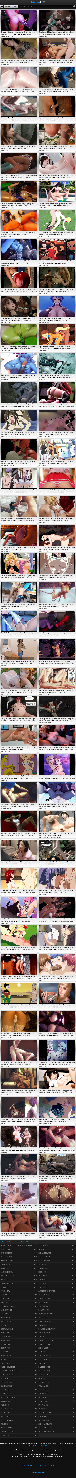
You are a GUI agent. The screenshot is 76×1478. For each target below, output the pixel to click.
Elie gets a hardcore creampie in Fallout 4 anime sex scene (57, 1166)
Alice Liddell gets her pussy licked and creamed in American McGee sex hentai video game (57, 536)
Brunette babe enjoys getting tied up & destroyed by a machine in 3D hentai (19, 21)
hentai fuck (44, 93)
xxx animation (14, 148)
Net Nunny (32, 1445)
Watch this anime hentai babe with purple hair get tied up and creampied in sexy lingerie (57, 1109)
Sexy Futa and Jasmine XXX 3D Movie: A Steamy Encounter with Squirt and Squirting (19, 164)
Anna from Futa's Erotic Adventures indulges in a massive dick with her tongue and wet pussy (19, 107)
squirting (14, 177)
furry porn (6, 463)
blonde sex (30, 120)
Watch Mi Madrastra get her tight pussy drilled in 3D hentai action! (57, 937)
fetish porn (30, 34)
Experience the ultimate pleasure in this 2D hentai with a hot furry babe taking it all (19, 1109)
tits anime (5, 206)
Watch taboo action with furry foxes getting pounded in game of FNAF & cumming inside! (19, 450)
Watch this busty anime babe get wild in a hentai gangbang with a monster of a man (57, 822)
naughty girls (18, 778)
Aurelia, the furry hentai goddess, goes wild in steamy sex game (57, 651)
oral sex (16, 578)
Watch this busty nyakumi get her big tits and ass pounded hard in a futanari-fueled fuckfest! (57, 393)
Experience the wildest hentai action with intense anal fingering (57, 565)
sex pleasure (6, 1401)
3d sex (72, 120)
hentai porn (57, 206)
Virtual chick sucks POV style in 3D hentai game (58, 994)
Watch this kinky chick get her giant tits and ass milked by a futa (19, 365)
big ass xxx (44, 265)
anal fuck (17, 921)
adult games (54, 635)
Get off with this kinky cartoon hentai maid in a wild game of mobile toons (19, 479)
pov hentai (43, 1409)
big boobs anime (63, 520)
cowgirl (5, 291)
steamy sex (44, 434)
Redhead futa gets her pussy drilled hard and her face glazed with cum (57, 508)
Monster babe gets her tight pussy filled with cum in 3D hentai (57, 307)
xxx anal (31, 1207)
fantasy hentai (45, 1420)
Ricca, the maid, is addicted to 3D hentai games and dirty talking (19, 1137)
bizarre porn (64, 291)
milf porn (5, 606)
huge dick (42, 1359)
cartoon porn (13, 549)
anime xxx (5, 64)
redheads (42, 1401)
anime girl (14, 206)
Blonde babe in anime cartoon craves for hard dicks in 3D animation (19, 737)
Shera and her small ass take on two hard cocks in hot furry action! (57, 765)
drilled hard (44, 1367)
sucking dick (65, 1007)
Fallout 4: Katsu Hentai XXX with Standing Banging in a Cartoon (19, 393)
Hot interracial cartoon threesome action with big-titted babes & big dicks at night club (57, 250)
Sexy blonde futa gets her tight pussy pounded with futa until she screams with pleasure (57, 222)
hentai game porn (9, 1371)
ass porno (5, 377)
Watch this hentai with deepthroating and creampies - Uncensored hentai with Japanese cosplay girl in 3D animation (57, 679)
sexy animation (45, 236)
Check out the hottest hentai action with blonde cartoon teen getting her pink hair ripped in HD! (19, 908)
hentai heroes (15, 320)
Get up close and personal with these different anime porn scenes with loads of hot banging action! (19, 679)
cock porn (23, 721)
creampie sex (56, 34)
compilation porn (55, 148)
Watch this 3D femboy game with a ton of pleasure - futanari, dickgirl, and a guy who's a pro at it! (19, 1194)
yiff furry (43, 377)
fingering (43, 578)
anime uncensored (8, 465)
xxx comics (56, 263)
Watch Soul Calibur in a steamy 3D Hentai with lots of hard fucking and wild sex (57, 1023)
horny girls (6, 1435)
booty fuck (43, 1393)
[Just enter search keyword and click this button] (74, 6)
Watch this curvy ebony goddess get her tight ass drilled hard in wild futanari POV (57, 908)
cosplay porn (63, 434)
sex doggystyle (45, 723)
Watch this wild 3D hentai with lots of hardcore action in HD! (57, 279)
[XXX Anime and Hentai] (1, 6)
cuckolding (43, 1416)
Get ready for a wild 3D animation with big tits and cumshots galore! (19, 937)
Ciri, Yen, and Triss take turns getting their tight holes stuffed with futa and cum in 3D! (57, 21)
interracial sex (7, 866)
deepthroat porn (8, 36)
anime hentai (62, 663)
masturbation (53, 806)
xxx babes (5, 234)
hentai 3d (69, 492)
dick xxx (13, 120)
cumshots (43, 64)
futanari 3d (69, 62)
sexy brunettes (19, 34)
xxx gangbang (56, 835)
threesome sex (45, 34)
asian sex (52, 692)
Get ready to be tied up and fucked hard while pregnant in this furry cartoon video (57, 708)
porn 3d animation (57, 62)
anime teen (23, 549)
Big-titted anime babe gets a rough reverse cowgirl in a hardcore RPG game (19, 279)
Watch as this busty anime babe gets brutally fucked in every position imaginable (19, 136)
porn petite (24, 263)
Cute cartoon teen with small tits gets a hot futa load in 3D (57, 1051)
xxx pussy (43, 379)
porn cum (25, 463)
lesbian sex (6, 780)
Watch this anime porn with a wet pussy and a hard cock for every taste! (57, 880)
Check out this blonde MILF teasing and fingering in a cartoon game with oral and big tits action (19, 565)
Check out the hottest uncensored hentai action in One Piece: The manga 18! (19, 1051)
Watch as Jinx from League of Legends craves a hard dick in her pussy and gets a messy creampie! (19, 794)
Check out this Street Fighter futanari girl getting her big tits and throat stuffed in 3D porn (19, 193)
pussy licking (54, 549)
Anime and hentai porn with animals (17, 1245)
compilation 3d (7, 1374)
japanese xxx (61, 692)
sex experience (54, 578)
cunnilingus (44, 694)
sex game (31, 91)
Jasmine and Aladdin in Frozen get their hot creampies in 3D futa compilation (57, 136)
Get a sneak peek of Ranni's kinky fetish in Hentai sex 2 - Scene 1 (19, 250)
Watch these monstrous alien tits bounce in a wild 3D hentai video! (19, 50)
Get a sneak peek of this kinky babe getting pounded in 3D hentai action (57, 1080)
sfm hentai (43, 208)
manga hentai (56, 177)
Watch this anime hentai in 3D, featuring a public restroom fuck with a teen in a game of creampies (57, 1223)
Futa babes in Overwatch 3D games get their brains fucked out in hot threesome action (57, 50)
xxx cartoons (18, 62)
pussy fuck (44, 520)
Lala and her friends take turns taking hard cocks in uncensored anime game (19, 1166)
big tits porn (44, 120)
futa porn (43, 91)
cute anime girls (45, 1355)
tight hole (66, 34)
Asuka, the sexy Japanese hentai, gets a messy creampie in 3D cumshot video (57, 1137)
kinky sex (14, 91)
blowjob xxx (44, 36)
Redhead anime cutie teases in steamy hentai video (20, 880)
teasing (32, 892)
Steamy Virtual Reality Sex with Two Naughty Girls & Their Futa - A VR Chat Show (57, 422)
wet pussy (65, 463)
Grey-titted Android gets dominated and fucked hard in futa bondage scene (57, 78)
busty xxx (62, 406)
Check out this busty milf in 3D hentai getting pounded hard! (19, 594)
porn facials (6, 1428)
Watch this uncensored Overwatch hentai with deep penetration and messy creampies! (57, 594)
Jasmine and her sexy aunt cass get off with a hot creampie (19, 307)
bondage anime (7, 34)
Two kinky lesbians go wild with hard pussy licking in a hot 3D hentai (19, 622)
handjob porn (45, 1007)
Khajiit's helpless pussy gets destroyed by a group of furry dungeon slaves (57, 365)
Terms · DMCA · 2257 (29, 1465)
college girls (61, 1121)
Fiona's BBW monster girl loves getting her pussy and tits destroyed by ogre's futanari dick (19, 336)
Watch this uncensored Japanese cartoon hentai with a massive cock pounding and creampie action (19, 508)
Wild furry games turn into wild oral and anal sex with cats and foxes (19, 822)
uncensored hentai (9, 436)
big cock (25, 978)
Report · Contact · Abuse (46, 1465)
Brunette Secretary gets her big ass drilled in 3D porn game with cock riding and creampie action (19, 651)
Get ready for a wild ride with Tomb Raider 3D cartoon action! (57, 851)
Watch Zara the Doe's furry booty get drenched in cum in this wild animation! (57, 1194)
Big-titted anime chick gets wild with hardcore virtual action (57, 107)
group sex (42, 1397)
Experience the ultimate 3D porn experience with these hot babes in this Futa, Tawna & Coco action (19, 222)
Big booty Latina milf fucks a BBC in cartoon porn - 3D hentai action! (19, 851)
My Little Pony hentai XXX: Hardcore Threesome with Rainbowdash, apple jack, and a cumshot (57, 336)
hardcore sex (7, 62)
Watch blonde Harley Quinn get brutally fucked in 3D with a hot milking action (57, 737)
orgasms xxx (26, 320)
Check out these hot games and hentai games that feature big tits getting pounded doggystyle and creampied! (57, 965)
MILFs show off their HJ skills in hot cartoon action (20, 965)
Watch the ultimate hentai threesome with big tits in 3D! (19, 1080)
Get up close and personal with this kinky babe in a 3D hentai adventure (19, 78)
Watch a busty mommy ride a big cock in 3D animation (19, 536)
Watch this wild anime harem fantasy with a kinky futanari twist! (57, 164)
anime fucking (7, 1310)
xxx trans (5, 1416)
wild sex (28, 62)
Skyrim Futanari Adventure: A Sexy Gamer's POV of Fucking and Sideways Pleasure (19, 1023)
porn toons (44, 293)
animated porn (63, 120)
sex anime (5, 1405)
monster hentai (45, 206)
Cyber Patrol (43, 1445)
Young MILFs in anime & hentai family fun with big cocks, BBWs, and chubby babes (19, 708)
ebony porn (6, 1348)
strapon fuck (7, 1393)
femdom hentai (54, 91)
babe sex (5, 148)
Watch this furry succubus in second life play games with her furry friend (57, 622)
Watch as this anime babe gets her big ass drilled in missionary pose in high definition (19, 422)
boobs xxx (43, 1336)
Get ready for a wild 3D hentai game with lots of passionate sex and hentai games (57, 479)
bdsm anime (54, 606)
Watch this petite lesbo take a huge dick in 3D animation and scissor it (57, 193)
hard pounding (45, 234)
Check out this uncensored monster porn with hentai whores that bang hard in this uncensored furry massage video (57, 450)
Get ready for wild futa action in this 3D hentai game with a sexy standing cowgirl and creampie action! (19, 1223)
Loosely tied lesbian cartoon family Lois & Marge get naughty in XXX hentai (19, 765)
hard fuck (5, 150)
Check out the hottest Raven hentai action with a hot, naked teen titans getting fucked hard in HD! (19, 994)
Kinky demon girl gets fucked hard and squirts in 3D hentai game (57, 794)
